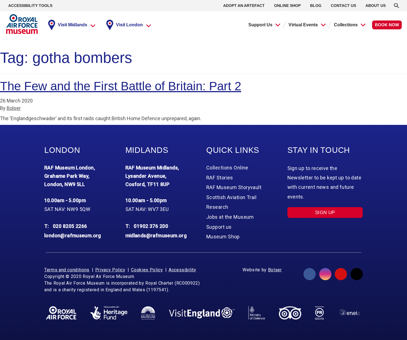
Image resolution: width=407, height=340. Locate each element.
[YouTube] (341, 274)
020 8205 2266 (70, 226)
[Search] (396, 5)
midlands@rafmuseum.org (156, 235)
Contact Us (343, 5)
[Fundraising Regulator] (319, 313)
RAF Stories (219, 178)
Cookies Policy (147, 269)
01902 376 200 (151, 226)
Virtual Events (303, 24)
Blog (315, 5)
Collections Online (227, 168)
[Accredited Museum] (148, 313)
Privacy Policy (110, 269)
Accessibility (182, 269)
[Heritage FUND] (108, 313)
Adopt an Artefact (244, 5)
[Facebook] (309, 274)
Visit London (129, 24)
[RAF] (61, 313)
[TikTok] (357, 274)
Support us (218, 227)
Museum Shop (223, 236)
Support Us (260, 24)
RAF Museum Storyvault (233, 187)
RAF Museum (21, 24)
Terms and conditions (66, 269)
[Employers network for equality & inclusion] (349, 312)
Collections (346, 24)
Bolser (14, 108)
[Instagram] (325, 274)
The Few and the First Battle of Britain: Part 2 (120, 86)
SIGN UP (325, 212)
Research (217, 207)
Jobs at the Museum (230, 217)
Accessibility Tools (30, 5)
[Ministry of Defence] (256, 313)
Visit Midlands (72, 24)
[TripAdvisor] (290, 313)
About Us (375, 5)
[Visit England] (202, 313)
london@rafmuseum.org (72, 235)
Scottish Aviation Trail (231, 197)
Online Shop (287, 5)
